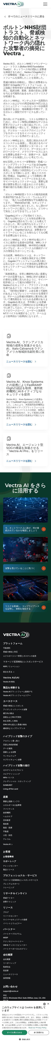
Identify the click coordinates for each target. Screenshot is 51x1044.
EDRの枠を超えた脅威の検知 (15, 725)
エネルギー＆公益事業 (12, 805)
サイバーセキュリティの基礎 (15, 920)
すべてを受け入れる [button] (14, 1032)
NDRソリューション (11, 666)
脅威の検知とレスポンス (13, 706)
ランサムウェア (9, 756)
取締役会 (6, 967)
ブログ (6, 912)
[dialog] (25, 1022)
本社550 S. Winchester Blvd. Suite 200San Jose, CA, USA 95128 (24, 998)
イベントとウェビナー (12, 923)
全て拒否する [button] (39, 1032)
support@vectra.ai (10, 991)
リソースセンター (10, 916)
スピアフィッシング (11, 774)
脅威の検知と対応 (10, 652)
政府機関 (6, 813)
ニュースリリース (10, 974)
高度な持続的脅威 (10, 745)
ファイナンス (8, 809)
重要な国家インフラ (11, 801)
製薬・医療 (7, 828)
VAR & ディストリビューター (15, 945)
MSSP (5, 938)
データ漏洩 (7, 748)
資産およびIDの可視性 (12, 717)
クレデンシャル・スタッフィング (17, 781)
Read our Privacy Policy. (38, 1028)
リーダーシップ (9, 963)
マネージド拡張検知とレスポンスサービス (23, 661)
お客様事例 (8, 856)
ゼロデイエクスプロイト (13, 770)
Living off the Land (10, 789)
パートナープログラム (12, 934)
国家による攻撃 (9, 752)
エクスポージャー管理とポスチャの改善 (19, 656)
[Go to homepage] (13, 4)
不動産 (6, 832)
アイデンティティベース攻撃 (15, 710)
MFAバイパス (8, 778)
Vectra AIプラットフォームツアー (17, 695)
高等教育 (6, 820)
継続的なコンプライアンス (14, 728)
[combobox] (44, 1004)
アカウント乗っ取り (11, 741)
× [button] (48, 1004)
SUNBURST (7, 785)
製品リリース (8, 870)
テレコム (7, 839)
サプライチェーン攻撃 (12, 760)
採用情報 (6, 978)
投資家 (6, 971)
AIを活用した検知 (10, 721)
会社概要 (6, 959)
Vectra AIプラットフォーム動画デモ (18, 692)
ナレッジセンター (10, 866)
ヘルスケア (7, 817)
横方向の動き (8, 713)
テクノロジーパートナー (13, 941)
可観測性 (6, 648)
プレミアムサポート (11, 884)
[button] (25, 1039)
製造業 (6, 824)
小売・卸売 (7, 835)
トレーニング (8, 888)
